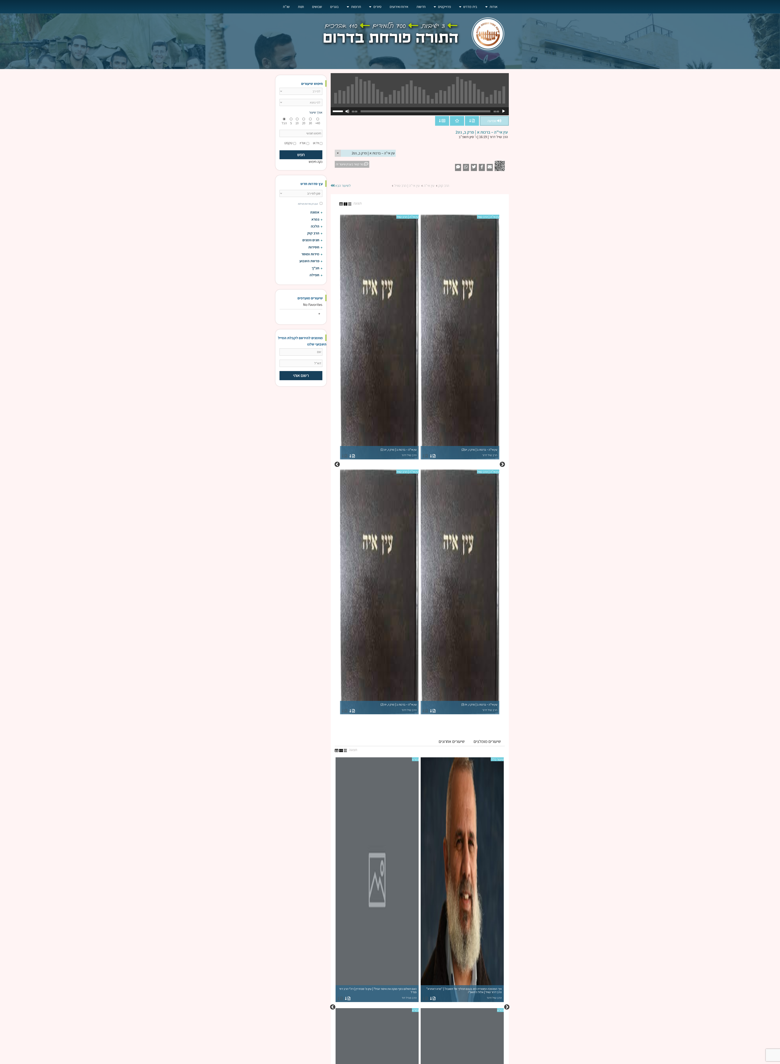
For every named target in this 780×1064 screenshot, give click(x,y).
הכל (284, 123)
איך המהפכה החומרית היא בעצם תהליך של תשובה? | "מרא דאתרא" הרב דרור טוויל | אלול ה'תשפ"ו (464, 993)
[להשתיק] (347, 111)
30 (310, 123)
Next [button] (337, 464)
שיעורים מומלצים (487, 741)
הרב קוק (443, 185)
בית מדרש (470, 6)
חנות (301, 6)
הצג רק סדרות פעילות (308, 203)
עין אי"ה (429, 185)
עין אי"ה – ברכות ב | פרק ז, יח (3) (479, 707)
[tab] (487, 741)
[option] (419, 464)
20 (303, 123)
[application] (420, 111)
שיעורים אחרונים (452, 741)
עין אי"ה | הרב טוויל (407, 185)
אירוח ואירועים (399, 6)
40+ (317, 123)
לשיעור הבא (342, 185)
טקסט (288, 143)
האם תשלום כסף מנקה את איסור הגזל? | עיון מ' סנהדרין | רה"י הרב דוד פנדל (378, 993)
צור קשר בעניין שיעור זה (350, 164)
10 (297, 123)
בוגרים (334, 6)
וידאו (316, 143)
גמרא (415, 759)
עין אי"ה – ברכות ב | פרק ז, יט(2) (479, 452)
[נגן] (504, 111)
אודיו (303, 143)
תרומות (356, 6)
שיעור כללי (497, 759)
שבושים (317, 6)
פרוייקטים (444, 6)
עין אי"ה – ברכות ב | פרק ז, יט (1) (398, 452)
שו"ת (286, 6)
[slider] (338, 111)
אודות (493, 6)
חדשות (421, 6)
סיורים (377, 6)
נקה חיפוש (315, 161)
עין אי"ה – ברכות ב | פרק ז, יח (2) (398, 707)
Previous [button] (502, 464)
